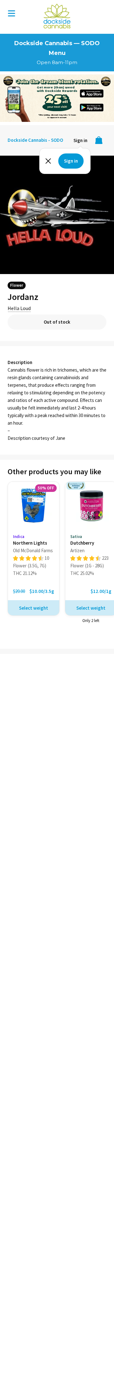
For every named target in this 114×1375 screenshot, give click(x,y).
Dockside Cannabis (57, 16)
